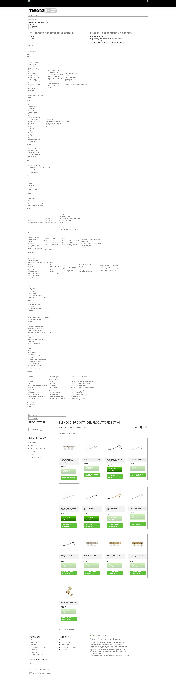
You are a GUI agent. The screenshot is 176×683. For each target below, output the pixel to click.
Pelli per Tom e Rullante (69, 267)
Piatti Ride (53, 271)
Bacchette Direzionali (34, 304)
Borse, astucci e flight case (79, 376)
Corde (29, 86)
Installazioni (49, 119)
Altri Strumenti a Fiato (34, 247)
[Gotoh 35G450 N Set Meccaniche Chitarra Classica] (69, 448)
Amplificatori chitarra (34, 75)
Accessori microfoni (34, 139)
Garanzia (32, 445)
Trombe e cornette (33, 237)
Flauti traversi (32, 239)
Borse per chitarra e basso (78, 380)
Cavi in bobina (53, 387)
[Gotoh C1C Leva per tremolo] (138, 496)
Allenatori (31, 277)
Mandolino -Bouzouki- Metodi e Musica (39, 332)
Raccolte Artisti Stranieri (35, 367)
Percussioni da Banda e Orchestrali (38, 262)
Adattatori (52, 391)
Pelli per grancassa (68, 271)
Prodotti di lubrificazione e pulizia (91, 243)
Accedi (30, 47)
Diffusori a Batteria (33, 119)
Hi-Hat (52, 264)
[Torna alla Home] (30, 418)
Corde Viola (48, 220)
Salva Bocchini (48, 249)
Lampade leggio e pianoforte (36, 396)
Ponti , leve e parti (53, 82)
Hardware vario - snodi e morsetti (108, 269)
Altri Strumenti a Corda (71, 73)
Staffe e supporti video (34, 169)
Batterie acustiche (33, 257)
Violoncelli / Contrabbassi (35, 222)
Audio (29, 105)
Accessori (31, 376)
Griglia (141, 428)
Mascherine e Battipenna (55, 78)
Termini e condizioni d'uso (37, 448)
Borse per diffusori (76, 392)
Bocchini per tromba (50, 240)
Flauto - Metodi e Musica (35, 330)
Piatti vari (53, 270)
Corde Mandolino (70, 83)
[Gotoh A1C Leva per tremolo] (92, 448)
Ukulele (67, 75)
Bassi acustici (32, 73)
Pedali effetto (32, 79)
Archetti (61, 215)
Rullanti (30, 264)
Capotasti (31, 90)
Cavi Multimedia (53, 394)
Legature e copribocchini (51, 248)
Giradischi (31, 187)
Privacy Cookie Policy (36, 457)
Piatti (51, 262)
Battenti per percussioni (85, 270)
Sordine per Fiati (86, 245)
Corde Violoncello (50, 222)
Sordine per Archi (64, 216)
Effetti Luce (31, 288)
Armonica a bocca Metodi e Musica (38, 317)
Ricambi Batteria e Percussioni (107, 271)
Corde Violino (49, 218)
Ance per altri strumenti (68, 248)
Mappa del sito (32, 51)
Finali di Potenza (32, 112)
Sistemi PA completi (34, 117)
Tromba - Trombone (34, 347)
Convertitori (31, 141)
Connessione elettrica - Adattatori (59, 400)
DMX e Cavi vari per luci (56, 396)
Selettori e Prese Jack (54, 76)
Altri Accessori (32, 400)
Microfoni (31, 123)
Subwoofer (31, 116)
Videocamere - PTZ (33, 171)
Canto (29, 323)
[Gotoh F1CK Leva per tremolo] (69, 544)
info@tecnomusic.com (45, 673)
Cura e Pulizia (63, 227)
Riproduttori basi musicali (35, 204)
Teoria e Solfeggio (33, 363)
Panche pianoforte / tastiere (36, 205)
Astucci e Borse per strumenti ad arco (70, 218)
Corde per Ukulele (70, 79)
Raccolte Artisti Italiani (34, 365)
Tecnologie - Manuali (34, 369)
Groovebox (31, 182)
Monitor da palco (33, 110)
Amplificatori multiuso (34, 121)
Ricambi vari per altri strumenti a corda (76, 84)
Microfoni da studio (34, 152)
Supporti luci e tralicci (34, 392)
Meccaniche (31, 92)
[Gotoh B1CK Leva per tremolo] (92, 496)
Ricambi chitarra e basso (55, 71)
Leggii (30, 383)
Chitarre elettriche (33, 68)
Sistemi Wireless (33, 125)
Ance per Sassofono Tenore (70, 246)
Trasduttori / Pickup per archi (67, 229)
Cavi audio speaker (54, 392)
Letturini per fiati (86, 241)
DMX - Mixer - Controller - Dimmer (37, 297)
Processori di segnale (34, 154)
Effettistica (31, 128)
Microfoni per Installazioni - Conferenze (57, 121)
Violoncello (31, 354)
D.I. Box (30, 127)
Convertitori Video (33, 172)
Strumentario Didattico (34, 308)
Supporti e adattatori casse (36, 138)
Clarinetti (30, 241)
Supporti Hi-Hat (32, 270)
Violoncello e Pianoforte (35, 356)
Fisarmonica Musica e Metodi (36, 328)
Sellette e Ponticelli (53, 80)
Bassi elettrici (32, 72)
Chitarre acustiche (33, 62)
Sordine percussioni (34, 279)
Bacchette (81, 268)
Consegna (33, 442)
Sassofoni (31, 243)
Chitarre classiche (33, 64)
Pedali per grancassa (34, 273)
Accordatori (31, 378)
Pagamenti (33, 454)
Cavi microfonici (54, 380)
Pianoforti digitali (33, 198)
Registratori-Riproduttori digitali (37, 158)
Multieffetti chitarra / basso (36, 81)
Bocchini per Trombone (51, 242)
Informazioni (37, 437)
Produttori (36, 422)
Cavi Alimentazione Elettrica (57, 398)
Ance (63, 238)
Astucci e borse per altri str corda (80, 383)
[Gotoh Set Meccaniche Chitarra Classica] (92, 544)
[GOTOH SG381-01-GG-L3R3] (69, 591)
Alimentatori (31, 88)
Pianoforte (31, 341)
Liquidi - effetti (32, 293)
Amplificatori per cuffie (34, 136)
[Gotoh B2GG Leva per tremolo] (115, 496)
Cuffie (29, 130)
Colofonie (62, 222)
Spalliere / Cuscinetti (65, 220)
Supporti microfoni (33, 394)
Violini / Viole (32, 220)
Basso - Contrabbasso (34, 319)
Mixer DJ (30, 183)
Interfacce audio (32, 150)
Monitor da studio (33, 156)
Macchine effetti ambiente (35, 295)
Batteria (30, 321)
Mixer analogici (32, 106)
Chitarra (30, 325)
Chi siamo (33, 451)
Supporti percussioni (34, 275)
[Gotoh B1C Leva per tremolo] (138, 448)
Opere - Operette (33, 336)
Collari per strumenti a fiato (89, 247)
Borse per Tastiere (76, 389)
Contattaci (31, 50)
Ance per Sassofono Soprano (70, 240)
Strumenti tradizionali (71, 77)
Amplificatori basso (34, 77)
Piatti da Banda (54, 266)
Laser (29, 286)
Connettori (52, 389)
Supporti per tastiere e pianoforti (37, 385)
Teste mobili (31, 292)
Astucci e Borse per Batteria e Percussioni (83, 387)
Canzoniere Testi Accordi (35, 361)
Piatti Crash (53, 268)
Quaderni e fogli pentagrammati (37, 359)
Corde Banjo (68, 81)
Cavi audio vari (53, 383)
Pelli (64, 265)
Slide (29, 97)
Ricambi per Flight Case (78, 398)
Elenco (146, 428)
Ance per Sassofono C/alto (70, 244)
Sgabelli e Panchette (34, 387)
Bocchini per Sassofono (51, 244)
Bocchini (46, 237)
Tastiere (30, 202)
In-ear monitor (32, 134)
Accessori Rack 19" (76, 400)
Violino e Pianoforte (33, 352)
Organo (30, 337)
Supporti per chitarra (34, 389)
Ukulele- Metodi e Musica (35, 345)
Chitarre (30, 61)
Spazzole (81, 266)
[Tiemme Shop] (42, 10)
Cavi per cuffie (53, 378)
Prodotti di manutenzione (35, 95)
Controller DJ (32, 180)
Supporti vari (31, 391)
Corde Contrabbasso (51, 224)
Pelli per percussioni (69, 269)
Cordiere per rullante (104, 267)
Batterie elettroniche (34, 259)
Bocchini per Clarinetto (50, 238)
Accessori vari (52, 87)
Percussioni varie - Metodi (35, 339)
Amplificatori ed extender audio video (39, 167)
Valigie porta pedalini (34, 84)
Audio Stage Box (54, 385)
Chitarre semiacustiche (34, 70)
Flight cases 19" (75, 396)
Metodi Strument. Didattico (36, 358)
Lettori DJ (31, 185)
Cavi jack (51, 381)
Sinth (29, 200)
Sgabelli (30, 266)
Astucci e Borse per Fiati (35, 249)
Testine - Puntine (32, 189)
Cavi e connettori (54, 376)
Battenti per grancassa (85, 271)
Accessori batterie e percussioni (108, 265)
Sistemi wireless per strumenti (37, 83)
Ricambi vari (51, 85)
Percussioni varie (33, 260)
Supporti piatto (32, 271)
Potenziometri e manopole (55, 74)
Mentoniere (62, 224)
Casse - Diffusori (33, 114)
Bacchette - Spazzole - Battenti (88, 264)
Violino (30, 350)
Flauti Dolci (31, 310)
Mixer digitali (31, 108)
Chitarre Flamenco (33, 66)
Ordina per (62, 427)
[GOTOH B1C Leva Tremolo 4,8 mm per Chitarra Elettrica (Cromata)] (69, 496)
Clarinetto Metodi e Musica (36, 326)
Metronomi (31, 380)
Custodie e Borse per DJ (35, 191)
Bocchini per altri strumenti (52, 246)
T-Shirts (30, 411)
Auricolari (31, 132)
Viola (29, 348)
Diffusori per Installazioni (53, 123)
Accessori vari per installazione (55, 127)
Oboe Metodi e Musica (34, 334)
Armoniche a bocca (33, 245)
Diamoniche (31, 306)
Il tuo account (32, 45)
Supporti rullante (33, 268)
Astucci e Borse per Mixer (78, 391)
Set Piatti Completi (55, 273)
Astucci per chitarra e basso (79, 378)
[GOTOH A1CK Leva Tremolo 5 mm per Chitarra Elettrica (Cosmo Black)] (115, 448)
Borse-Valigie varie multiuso (79, 394)
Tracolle (30, 94)
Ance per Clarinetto (67, 242)
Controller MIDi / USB (34, 149)
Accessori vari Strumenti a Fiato (90, 239)
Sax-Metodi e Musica (34, 343)
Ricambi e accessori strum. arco (68, 213)
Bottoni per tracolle (53, 83)
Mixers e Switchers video (35, 165)
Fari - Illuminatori (32, 290)
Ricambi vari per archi (65, 226)
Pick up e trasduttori (53, 72)
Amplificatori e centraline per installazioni (58, 125)
